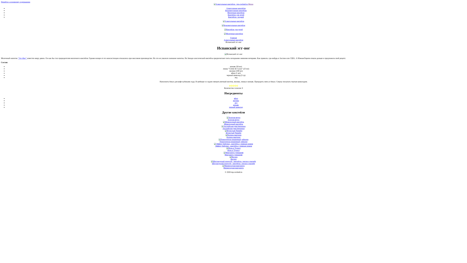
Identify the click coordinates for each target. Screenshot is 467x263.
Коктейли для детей (236, 15)
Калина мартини (233, 137)
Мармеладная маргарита (233, 168)
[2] (233, 86)
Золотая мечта (233, 120)
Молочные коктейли (235, 13)
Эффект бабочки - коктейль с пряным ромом (233, 146)
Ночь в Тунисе (233, 150)
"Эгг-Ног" (22, 58)
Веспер (234, 159)
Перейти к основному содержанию (15, 2)
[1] (232, 86)
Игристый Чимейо (233, 133)
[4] (237, 86)
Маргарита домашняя (233, 155)
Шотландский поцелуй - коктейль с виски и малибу (233, 164)
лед (236, 103)
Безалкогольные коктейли (236, 10)
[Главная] (231, 4)
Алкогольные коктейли (236, 8)
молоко (236, 101)
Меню (250, 4)
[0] (230, 86)
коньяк (236, 105)
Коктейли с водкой (236, 17)
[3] (235, 86)
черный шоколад (236, 107)
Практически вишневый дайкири (233, 142)
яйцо (236, 98)
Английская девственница (234, 128)
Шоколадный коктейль (233, 124)
